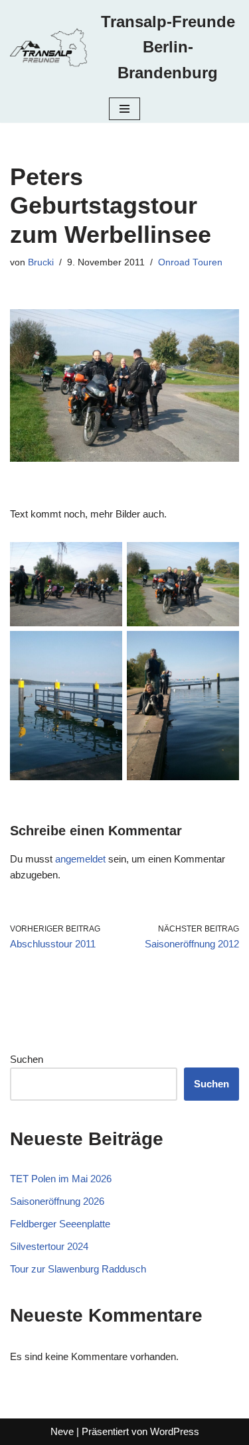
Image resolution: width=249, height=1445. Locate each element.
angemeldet (80, 858)
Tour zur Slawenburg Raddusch (78, 1268)
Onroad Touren (190, 262)
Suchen (26, 1059)
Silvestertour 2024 (49, 1246)
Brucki (41, 262)
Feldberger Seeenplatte (60, 1223)
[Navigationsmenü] (124, 109)
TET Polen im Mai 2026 (61, 1178)
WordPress (174, 1431)
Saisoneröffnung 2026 (57, 1201)
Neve (62, 1431)
